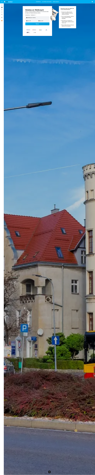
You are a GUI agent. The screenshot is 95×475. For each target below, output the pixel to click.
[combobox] (30, 15)
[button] (2, 1)
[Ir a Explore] (1, 14)
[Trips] (1, 17)
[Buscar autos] (1, 10)
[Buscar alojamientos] (1, 7)
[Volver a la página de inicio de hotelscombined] (8, 1)
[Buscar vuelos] (1, 5)
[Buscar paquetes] (1, 12)
